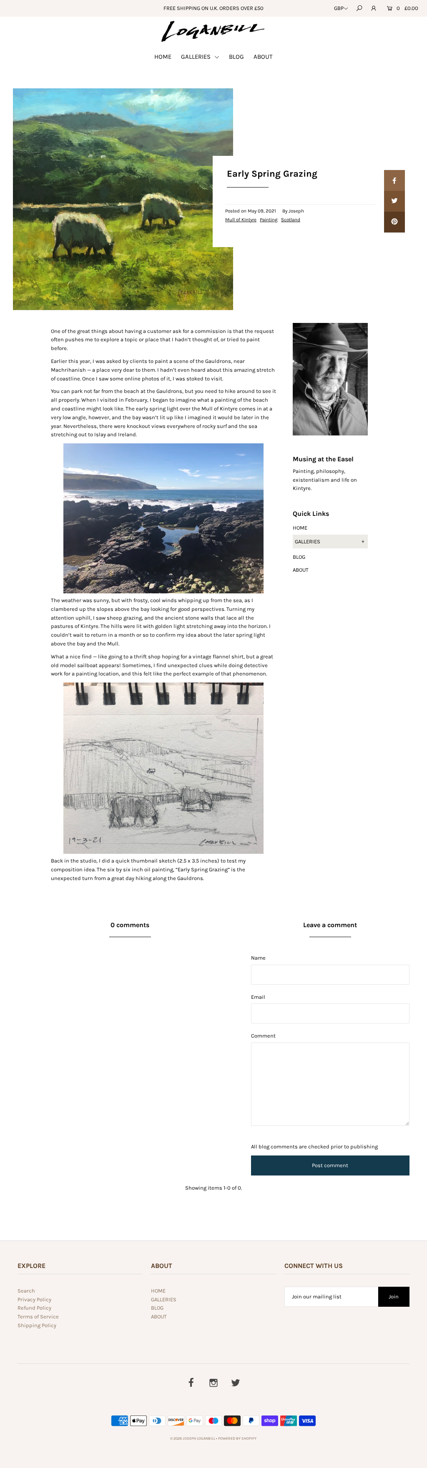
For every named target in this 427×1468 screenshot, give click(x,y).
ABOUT (263, 56)
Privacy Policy (34, 1299)
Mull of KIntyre (240, 220)
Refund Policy (34, 1308)
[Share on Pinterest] (394, 222)
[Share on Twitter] (394, 201)
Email (258, 997)
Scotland (290, 220)
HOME (162, 56)
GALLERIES (196, 56)
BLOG (236, 56)
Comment (263, 1036)
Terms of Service (38, 1316)
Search (26, 1291)
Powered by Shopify (237, 1438)
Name (258, 958)
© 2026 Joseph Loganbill (192, 1438)
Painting (269, 220)
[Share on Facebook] (394, 180)
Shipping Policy (37, 1325)
